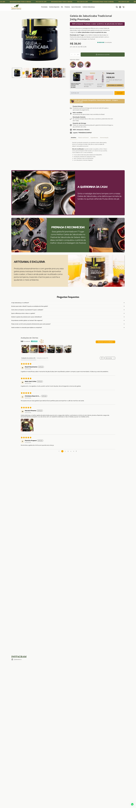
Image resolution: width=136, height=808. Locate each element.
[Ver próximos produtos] (104, 79)
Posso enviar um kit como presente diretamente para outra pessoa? (31, 324)
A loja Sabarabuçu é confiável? (20, 302)
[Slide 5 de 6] (57, 73)
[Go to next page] (76, 451)
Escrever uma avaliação (105, 342)
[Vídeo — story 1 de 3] (73, 65)
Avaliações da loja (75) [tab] (42, 358)
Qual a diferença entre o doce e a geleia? (23, 313)
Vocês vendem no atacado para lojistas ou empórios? (26, 327)
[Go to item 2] (34, 349)
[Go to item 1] (25, 349)
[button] (100, 42)
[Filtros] (102, 358)
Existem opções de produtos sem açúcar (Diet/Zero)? (26, 317)
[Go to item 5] (59, 349)
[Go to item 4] (51, 349)
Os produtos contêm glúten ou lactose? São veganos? (26, 320)
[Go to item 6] (68, 349)
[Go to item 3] (42, 349)
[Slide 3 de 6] (37, 73)
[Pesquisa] (117, 7)
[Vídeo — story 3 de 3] (88, 65)
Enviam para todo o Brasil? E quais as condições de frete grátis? (29, 306)
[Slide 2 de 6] (27, 73)
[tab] (73, 137)
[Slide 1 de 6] (17, 73)
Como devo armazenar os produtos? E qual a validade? (27, 309)
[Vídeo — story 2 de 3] (80, 65)
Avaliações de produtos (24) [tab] (28, 358)
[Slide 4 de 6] (47, 73)
